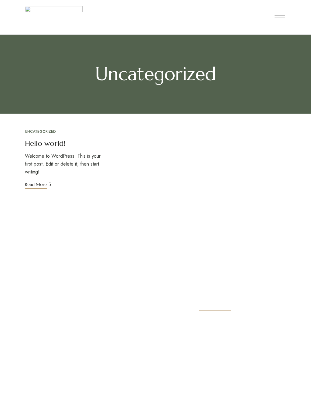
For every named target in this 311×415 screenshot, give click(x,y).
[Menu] (280, 15)
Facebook (27, 322)
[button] (215, 306)
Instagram (38, 322)
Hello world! (45, 143)
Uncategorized (40, 131)
